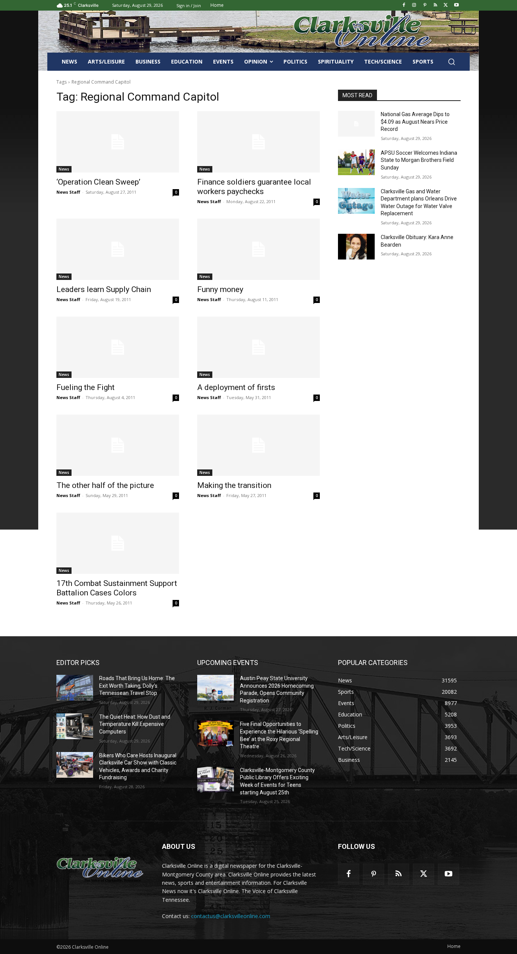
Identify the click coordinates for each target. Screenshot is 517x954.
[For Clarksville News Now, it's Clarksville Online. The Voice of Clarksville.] (100, 867)
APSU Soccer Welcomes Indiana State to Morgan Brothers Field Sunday (419, 160)
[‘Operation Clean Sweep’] (117, 141)
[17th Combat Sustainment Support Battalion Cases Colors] (117, 543)
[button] (451, 62)
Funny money (220, 289)
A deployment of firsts (236, 387)
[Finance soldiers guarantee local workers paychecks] (258, 141)
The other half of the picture (105, 485)
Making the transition (234, 485)
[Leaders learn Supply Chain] (117, 249)
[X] (445, 5)
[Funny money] (258, 249)
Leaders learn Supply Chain (103, 289)
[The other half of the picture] (117, 445)
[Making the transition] (258, 445)
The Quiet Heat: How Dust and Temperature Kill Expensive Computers (134, 724)
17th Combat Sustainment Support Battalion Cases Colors (116, 588)
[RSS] (435, 5)
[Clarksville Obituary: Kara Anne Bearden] (356, 246)
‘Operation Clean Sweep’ (98, 181)
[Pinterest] (424, 5)
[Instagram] (414, 5)
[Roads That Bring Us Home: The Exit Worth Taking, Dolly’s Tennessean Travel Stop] (74, 688)
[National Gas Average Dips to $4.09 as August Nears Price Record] (356, 124)
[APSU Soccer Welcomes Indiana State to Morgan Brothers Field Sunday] (356, 162)
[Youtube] (456, 5)
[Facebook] (403, 5)
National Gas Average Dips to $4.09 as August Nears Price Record (415, 121)
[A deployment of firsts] (258, 347)
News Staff (68, 192)
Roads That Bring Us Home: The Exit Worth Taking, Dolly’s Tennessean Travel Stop (137, 685)
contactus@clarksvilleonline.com (230, 916)
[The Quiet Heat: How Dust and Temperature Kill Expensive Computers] (74, 726)
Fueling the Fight (85, 387)
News (64, 169)
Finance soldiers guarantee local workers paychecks (254, 186)
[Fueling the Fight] (117, 347)
